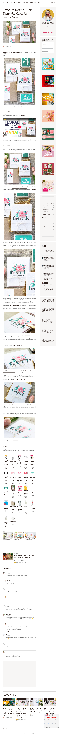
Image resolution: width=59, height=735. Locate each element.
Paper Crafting (44, 226)
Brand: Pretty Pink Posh (50, 321)
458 (25, 719)
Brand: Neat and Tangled (44, 321)
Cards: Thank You (47, 332)
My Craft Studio (45, 223)
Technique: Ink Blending (44, 340)
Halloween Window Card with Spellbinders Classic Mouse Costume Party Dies (49, 266)
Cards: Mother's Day (44, 331)
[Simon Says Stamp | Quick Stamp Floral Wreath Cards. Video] (19, 535)
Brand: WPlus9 (48, 323)
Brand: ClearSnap (44, 319)
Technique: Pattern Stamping (50, 340)
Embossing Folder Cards (47, 203)
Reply (7, 577)
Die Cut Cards (45, 201)
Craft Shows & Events (46, 214)
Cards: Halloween (44, 329)
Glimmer (51, 332)
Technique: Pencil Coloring (45, 341)
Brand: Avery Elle (50, 318)
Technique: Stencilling (50, 341)
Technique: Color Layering (7, 547)
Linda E (7, 643)
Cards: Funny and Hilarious (49, 328)
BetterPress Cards (46, 200)
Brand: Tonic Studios (44, 323)
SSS (6, 468)
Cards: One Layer (48, 331)
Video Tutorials (45, 238)
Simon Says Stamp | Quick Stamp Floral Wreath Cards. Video (18, 539)
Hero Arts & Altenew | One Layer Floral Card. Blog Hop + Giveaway (48, 247)
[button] (3, 2)
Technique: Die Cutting (44, 338)
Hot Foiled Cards (46, 205)
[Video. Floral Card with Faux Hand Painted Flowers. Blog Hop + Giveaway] (8, 535)
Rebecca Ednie (8, 614)
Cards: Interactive (48, 329)
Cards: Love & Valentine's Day (45, 330)
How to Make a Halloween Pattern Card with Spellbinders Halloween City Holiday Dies (48, 284)
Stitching (50, 333)
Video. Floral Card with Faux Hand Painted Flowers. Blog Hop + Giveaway (8, 539)
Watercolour (45, 342)
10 (11, 46)
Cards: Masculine (51, 330)
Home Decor (44, 217)
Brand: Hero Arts (48, 319)
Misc (43, 220)
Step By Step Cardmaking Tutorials (46, 233)
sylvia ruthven (8, 605)
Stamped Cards (45, 209)
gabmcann (46, 257)
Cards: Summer (43, 332)
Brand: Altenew (46, 318)
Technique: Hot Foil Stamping (45, 339)
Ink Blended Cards (46, 207)
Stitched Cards (45, 211)
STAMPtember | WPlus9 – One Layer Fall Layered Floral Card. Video (30, 539)
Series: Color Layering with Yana (45, 333)
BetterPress (43, 318)
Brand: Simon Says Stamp (45, 322)
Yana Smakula (10, 2)
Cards (4, 7)
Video (42, 342)
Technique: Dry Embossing (50, 338)
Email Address (44, 44)
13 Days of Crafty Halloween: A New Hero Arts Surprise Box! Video (49, 258)
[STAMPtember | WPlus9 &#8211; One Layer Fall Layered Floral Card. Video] (30, 535)
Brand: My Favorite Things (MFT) (45, 320)
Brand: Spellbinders (50, 322)
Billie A (7, 588)
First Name (43, 47)
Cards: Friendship (44, 328)
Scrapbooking (44, 229)
